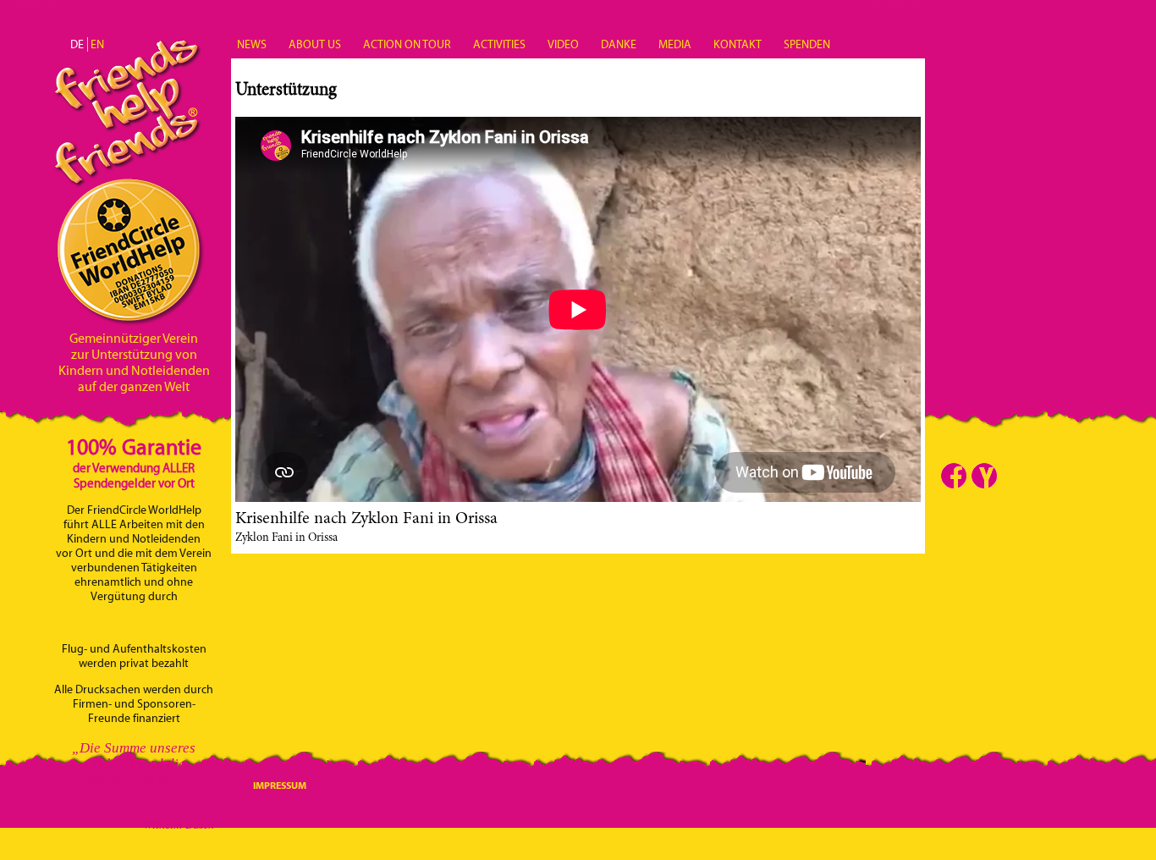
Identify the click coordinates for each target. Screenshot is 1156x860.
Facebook (953, 475)
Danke (618, 44)
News (252, 44)
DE (77, 44)
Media (674, 44)
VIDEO (563, 44)
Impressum (279, 785)
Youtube (984, 475)
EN (97, 44)
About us (315, 44)
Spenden (807, 44)
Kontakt (737, 44)
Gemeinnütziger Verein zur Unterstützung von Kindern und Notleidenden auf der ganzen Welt (134, 362)
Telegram (1014, 475)
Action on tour (407, 44)
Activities (499, 44)
